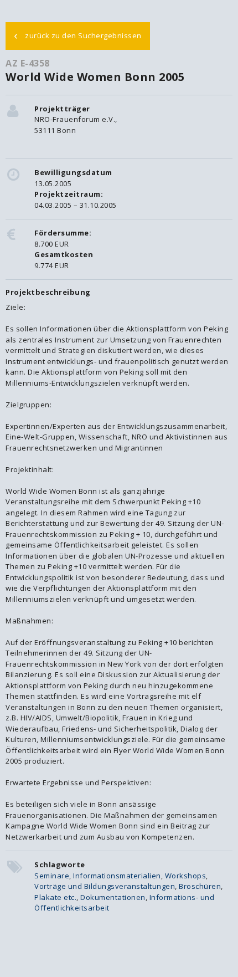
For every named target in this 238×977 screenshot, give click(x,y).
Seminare (51, 876)
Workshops (185, 876)
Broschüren (200, 886)
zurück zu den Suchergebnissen (78, 35)
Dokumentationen (113, 897)
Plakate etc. (55, 897)
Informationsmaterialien (117, 876)
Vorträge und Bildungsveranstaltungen (104, 886)
